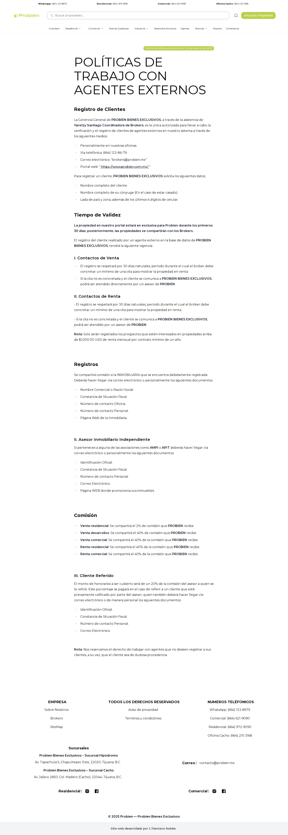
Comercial (94, 28)
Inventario (54, 28)
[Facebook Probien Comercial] (223, 791)
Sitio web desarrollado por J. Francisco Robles (143, 828)
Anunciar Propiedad (258, 15)
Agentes (185, 28)
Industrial (140, 28)
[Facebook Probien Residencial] (96, 791)
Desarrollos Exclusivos (165, 28)
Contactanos (232, 28)
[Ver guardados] (236, 15)
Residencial (71, 28)
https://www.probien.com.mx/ (124, 167)
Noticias (199, 28)
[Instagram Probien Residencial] (87, 791)
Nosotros (217, 28)
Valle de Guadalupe (119, 28)
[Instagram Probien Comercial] (214, 791)
